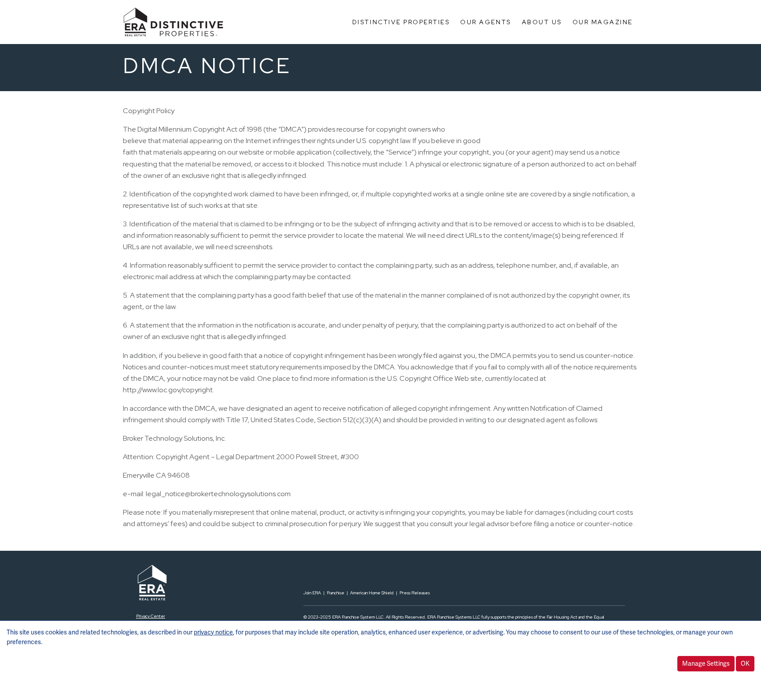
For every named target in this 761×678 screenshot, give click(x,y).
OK (745, 663)
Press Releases (414, 593)
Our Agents (485, 22)
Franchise (335, 593)
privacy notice (213, 632)
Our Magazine (603, 22)
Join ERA (312, 593)
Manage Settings (706, 663)
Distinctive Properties (401, 22)
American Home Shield (372, 593)
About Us (542, 22)
